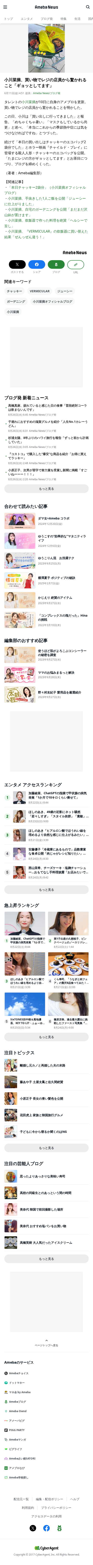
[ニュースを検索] (87, 7)
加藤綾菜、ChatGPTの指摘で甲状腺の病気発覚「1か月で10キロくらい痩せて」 (58, 795)
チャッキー (14, 291)
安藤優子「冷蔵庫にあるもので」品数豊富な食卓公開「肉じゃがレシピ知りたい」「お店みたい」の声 (57, 853)
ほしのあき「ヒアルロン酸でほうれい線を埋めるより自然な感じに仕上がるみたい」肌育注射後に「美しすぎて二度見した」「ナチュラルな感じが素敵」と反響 (57, 836)
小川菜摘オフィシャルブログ (52, 301)
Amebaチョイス (19, 1373)
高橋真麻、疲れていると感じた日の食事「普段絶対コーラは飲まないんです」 (47, 407)
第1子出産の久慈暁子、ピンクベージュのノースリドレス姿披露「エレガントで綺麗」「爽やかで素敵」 (71, 944)
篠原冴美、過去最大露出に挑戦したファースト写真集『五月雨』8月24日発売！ (71, 1023)
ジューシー (64, 291)
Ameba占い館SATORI (22, 1458)
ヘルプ (74, 1499)
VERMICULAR (40, 291)
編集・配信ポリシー (49, 1499)
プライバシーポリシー (56, 1508)
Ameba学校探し (19, 1477)
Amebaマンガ (17, 1439)
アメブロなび (17, 1468)
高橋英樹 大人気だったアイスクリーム (46, 1242)
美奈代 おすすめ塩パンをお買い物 (43, 1226)
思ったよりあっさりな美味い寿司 (42, 1176)
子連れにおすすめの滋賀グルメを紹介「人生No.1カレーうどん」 (48, 423)
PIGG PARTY (16, 1430)
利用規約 (28, 1508)
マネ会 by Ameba (19, 1392)
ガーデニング (16, 301)
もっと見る (46, 488)
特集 (64, 19)
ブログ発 (47, 19)
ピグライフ (15, 1449)
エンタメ (27, 19)
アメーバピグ (17, 1420)
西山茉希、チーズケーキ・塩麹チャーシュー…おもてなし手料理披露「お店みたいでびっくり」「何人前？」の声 (59, 872)
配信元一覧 (21, 1499)
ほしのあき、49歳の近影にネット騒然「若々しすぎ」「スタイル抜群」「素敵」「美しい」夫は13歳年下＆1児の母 (57, 816)
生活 (77, 19)
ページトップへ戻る (46, 1345)
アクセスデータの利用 (46, 1516)
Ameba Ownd (18, 1411)
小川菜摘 (28, 101)
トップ (8, 19)
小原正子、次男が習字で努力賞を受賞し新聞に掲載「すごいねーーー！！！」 (47, 472)
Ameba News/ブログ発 (46, 93)
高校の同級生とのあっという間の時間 (45, 1193)
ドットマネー (17, 1383)
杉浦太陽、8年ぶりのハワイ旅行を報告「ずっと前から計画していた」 (48, 440)
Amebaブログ (17, 1401)
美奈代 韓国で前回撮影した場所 (41, 1209)
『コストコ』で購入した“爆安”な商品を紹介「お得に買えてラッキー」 (47, 456)
